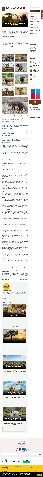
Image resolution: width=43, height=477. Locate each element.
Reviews (19, 471)
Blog (26, 471)
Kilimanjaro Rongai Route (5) (34, 33)
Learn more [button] (6, 475)
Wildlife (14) (32, 51)
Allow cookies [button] (39, 474)
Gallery (23, 471)
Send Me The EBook (35, 117)
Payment (29, 471)
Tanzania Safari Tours (20, 32)
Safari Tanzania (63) (33, 44)
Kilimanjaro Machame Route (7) (34, 27)
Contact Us (34, 471)
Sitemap (39, 471)
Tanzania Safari (9, 140)
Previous (2, 428)
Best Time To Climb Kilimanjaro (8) (35, 21)
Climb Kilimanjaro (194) (33, 18)
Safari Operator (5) (33, 48)
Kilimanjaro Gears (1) (33, 24)
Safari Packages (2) (33, 50)
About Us (15, 471)
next (26, 306)
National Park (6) (32, 47)
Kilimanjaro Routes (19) (33, 34)
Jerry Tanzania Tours (7, 276)
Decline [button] (35, 474)
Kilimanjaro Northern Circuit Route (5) (35, 31)
